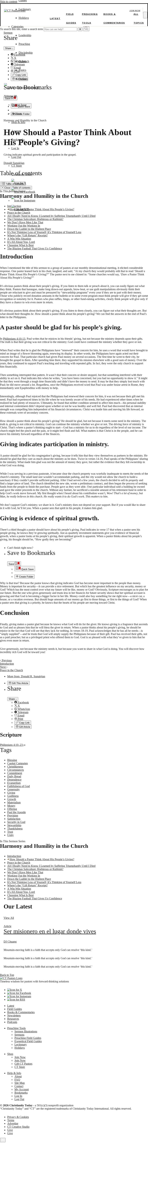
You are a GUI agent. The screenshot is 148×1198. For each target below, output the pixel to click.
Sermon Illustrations (25, 1031)
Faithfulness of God (18, 786)
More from (26, 676)
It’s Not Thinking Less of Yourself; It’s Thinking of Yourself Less (44, 232)
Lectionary (20, 1044)
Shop (10, 1053)
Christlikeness (15, 766)
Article (7, 926)
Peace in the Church (18, 862)
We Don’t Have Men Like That (25, 222)
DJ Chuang (10, 941)
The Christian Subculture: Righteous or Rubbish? (35, 219)
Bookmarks (18, 139)
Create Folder (25, 576)
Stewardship (14, 825)
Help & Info (18, 122)
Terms (10, 1120)
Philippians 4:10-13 (14, 338)
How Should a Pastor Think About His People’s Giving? (42, 859)
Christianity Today (21, 174)
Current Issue (19, 104)
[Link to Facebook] (23, 191)
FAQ (17, 1079)
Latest (55, 18)
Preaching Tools (16, 1028)
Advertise (12, 1123)
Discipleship (26, 52)
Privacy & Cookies (18, 1116)
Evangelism (14, 782)
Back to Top (7, 974)
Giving (11, 792)
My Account (21, 1089)
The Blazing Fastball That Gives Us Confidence (34, 248)
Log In (15, 148)
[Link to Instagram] (23, 200)
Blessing (12, 760)
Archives (16, 113)
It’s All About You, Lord (21, 241)
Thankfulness (15, 828)
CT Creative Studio (18, 1126)
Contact (18, 1086)
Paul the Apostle (16, 812)
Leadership (25, 35)
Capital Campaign (17, 763)
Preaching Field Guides (27, 1037)
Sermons (19, 1034)
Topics (22, 70)
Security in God (16, 822)
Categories (17, 26)
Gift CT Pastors (23, 1063)
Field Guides (14, 1009)
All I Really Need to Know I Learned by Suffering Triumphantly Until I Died (51, 215)
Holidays (24, 17)
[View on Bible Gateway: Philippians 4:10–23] (24, 744)
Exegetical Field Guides (28, 1041)
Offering (12, 809)
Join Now (134, 10)
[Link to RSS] (20, 209)
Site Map (19, 1082)
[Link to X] (18, 183)
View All (9, 917)
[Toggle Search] (145, 15)
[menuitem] (81, 568)
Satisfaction (13, 818)
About (18, 1076)
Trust (10, 831)
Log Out (16, 157)
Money (11, 805)
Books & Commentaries (21, 1012)
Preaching (24, 43)
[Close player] (3, 1140)
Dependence (14, 779)
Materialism (14, 802)
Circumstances (15, 769)
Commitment (14, 773)
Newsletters (14, 1015)
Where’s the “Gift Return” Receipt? (27, 235)
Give (10, 1130)
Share (12, 699)
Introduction (14, 856)
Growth (11, 799)
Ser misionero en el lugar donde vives (50, 931)
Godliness (13, 795)
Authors (23, 78)
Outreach (24, 61)
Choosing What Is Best (20, 245)
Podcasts (12, 1022)
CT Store (16, 165)
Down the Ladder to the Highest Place (29, 228)
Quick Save (27, 569)
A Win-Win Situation (19, 238)
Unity (10, 835)
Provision (12, 815)
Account (16, 130)
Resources (13, 1018)
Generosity (13, 789)
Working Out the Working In (23, 225)
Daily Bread (14, 776)
